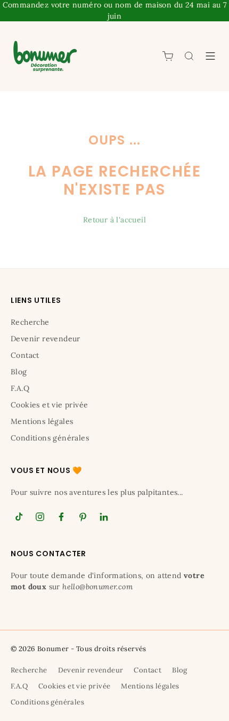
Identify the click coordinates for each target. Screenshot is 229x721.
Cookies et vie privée (49, 405)
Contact (25, 355)
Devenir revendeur (45, 338)
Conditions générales (50, 438)
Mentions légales (42, 421)
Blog (19, 371)
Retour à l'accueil (114, 220)
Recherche (30, 322)
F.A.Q (20, 388)
